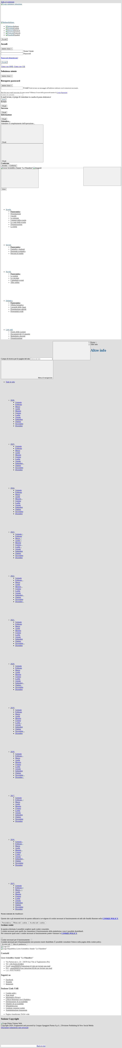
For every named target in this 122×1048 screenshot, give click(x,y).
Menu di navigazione (45, 378)
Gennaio (18, 402)
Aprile (17, 409)
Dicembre (19, 426)
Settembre (19, 419)
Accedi (4, 39)
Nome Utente (28, 51)
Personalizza (6, 923)
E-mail (25, 88)
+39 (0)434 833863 (16, 964)
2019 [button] (12, 708)
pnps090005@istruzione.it (30, 966)
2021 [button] (12, 620)
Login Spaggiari (62, 92)
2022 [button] (12, 576)
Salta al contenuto (7, 2)
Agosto (18, 417)
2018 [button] (12, 752)
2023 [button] (12, 532)
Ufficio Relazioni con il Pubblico (18, 999)
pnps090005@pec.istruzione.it (31, 968)
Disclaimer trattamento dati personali (14, 1028)
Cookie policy (11, 993)
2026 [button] (12, 400)
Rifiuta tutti (20, 923)
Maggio (18, 411)
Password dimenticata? (9, 58)
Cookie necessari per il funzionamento (15, 940)
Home (92, 342)
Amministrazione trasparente (16, 1010)
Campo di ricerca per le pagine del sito (15, 359)
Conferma (12, 166)
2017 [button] (12, 796)
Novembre (19, 424)
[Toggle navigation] (20, 178)
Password (27, 54)
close (4, 189)
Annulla (4, 166)
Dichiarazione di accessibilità (17, 1002)
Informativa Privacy (13, 997)
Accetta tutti (37, 923)
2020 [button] (12, 664)
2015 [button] (12, 883)
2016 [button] (12, 840)
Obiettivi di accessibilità (15, 1004)
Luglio (17, 415)
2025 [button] (12, 444)
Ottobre (18, 422)
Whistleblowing (12, 1006)
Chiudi (4, 106)
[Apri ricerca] (102, 176)
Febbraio (18, 404)
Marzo (17, 407)
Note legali (10, 995)
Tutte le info (10, 382)
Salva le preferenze (19, 944)
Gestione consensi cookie (15, 1008)
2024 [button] (12, 488)
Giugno (18, 413)
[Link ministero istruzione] (11, 4)
